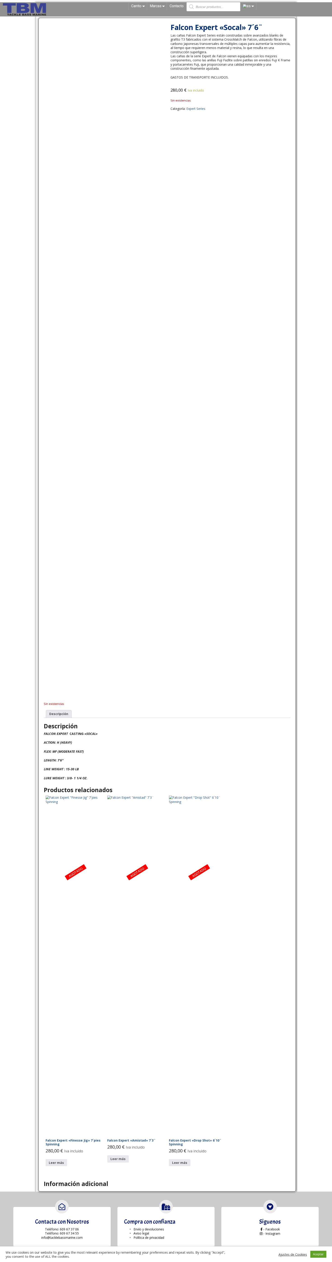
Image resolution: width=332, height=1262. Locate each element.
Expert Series (195, 108)
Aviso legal (141, 1233)
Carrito (136, 6)
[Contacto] (62, 1206)
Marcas (155, 6)
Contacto (177, 6)
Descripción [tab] (58, 714)
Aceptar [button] (318, 1254)
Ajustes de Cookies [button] (292, 1254)
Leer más (56, 1162)
